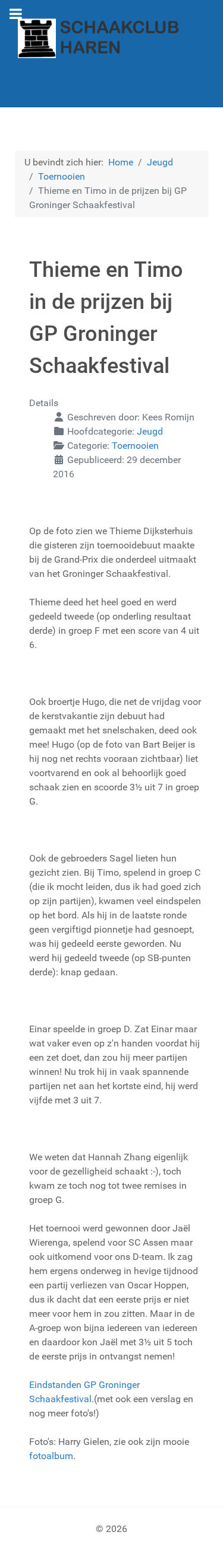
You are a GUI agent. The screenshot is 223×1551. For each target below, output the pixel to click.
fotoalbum (51, 1455)
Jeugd (150, 431)
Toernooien (135, 445)
